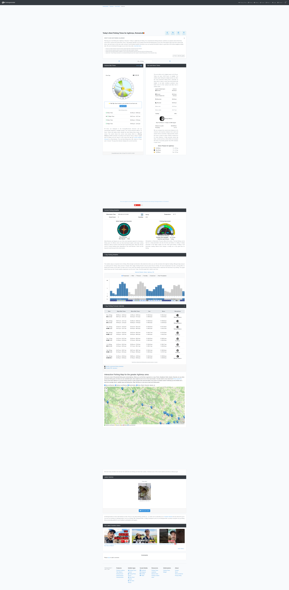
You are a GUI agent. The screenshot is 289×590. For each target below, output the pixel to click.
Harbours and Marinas (121, 385)
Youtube (143, 573)
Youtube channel (168, 516)
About (176, 572)
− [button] (106, 391)
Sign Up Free (123, 106)
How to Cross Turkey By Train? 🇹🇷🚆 (168, 544)
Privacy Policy (178, 575)
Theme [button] (281, 2)
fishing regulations (177, 378)
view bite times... (138, 46)
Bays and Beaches (110, 385)
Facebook (143, 570)
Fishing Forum (119, 573)
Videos (257, 2)
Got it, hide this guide (179, 55)
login (109, 557)
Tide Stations (119, 572)
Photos (251, 2)
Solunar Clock (154, 573)
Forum (262, 2)
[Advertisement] (144, 18)
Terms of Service (179, 573)
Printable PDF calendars (111, 368)
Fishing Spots (105, 6)
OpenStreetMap (177, 423)
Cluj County (117, 6)
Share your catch (145, 510)
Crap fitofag (144, 481)
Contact (177, 570)
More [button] (268, 2)
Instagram (143, 572)
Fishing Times (243, 2)
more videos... (181, 548)
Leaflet (171, 423)
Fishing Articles (119, 577)
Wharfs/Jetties (132, 385)
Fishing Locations (120, 570)
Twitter (142, 575)
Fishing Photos (119, 575)
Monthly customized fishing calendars (114, 366)
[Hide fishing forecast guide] (184, 38)
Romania (111, 6)
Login (274, 2)
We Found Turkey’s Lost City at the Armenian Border (144, 544)
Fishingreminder (10, 2)
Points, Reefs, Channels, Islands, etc (146, 385)
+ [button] (106, 389)
